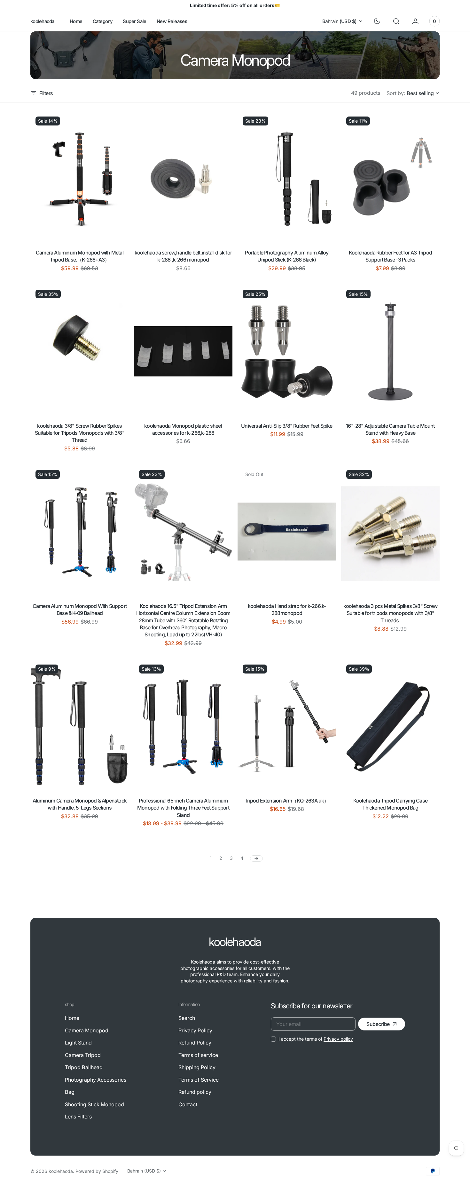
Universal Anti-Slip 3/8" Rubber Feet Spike (286, 426)
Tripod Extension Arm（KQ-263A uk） (287, 800)
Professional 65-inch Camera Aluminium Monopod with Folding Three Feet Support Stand (183, 807)
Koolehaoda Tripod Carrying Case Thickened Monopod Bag (390, 804)
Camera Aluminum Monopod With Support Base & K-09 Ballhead (80, 609)
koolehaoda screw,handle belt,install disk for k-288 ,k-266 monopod (183, 256)
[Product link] (79, 178)
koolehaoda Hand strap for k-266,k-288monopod (287, 609)
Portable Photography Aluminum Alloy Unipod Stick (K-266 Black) (286, 256)
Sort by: (396, 93)
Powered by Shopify (96, 1171)
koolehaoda (61, 1171)
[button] (396, 21)
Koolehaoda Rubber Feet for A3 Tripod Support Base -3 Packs (390, 256)
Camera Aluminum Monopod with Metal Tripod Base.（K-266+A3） (79, 256)
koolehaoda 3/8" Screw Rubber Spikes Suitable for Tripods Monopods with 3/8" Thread (79, 433)
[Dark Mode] (377, 21)
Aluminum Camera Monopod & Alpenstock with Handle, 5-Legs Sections (80, 804)
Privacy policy (338, 1039)
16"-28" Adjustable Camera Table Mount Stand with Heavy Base (390, 429)
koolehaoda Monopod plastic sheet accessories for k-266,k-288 (183, 429)
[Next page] (256, 858)
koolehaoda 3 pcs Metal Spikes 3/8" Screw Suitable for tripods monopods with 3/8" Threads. (390, 613)
